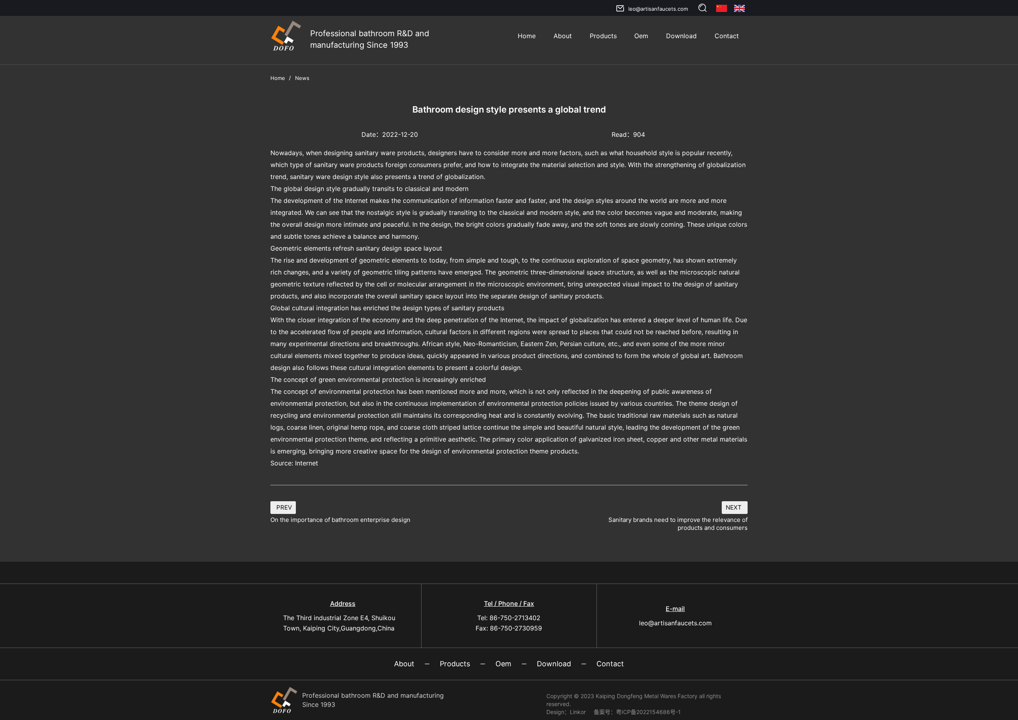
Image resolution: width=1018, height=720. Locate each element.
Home (527, 36)
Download (681, 36)
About (563, 36)
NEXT (734, 507)
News (302, 78)
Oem (641, 36)
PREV (284, 507)
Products (603, 36)
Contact (727, 36)
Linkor (578, 711)
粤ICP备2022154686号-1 (648, 711)
